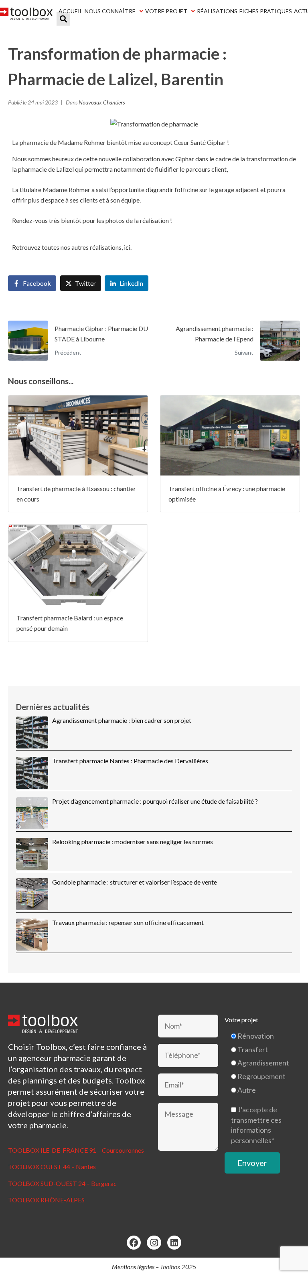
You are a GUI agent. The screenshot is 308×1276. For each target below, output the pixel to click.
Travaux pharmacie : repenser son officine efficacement (128, 922)
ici (127, 247)
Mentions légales (133, 1266)
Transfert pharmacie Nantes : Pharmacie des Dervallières (130, 760)
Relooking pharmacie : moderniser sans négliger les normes (132, 841)
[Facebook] (134, 1243)
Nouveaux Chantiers (102, 102)
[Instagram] (154, 1243)
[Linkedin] (174, 1243)
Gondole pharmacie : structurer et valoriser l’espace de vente (134, 882)
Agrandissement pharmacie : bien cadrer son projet (121, 720)
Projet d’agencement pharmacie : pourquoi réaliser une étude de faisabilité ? (155, 801)
